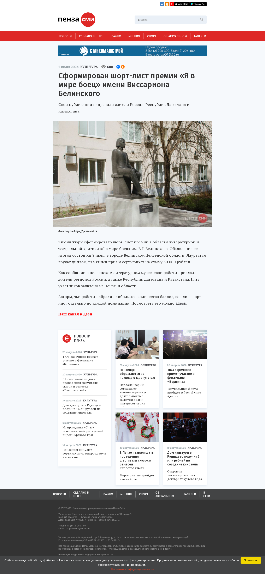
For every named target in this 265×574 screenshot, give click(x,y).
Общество (148, 365)
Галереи (200, 36)
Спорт (151, 36)
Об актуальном (175, 36)
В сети (206, 494)
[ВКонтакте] (118, 67)
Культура (89, 67)
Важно (116, 36)
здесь (181, 303)
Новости (65, 36)
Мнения (134, 36)
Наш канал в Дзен (75, 314)
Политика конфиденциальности (132, 569)
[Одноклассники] (123, 67)
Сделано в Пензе (91, 36)
